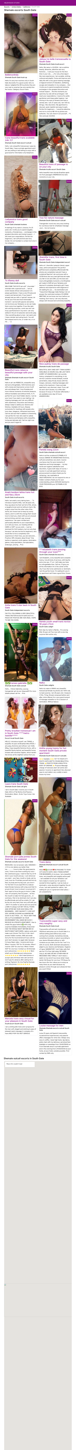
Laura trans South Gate (16, 784)
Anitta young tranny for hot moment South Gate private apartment (53, 750)
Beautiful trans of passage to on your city (53, 165)
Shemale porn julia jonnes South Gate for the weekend (21, 857)
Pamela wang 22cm (48, 449)
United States (16, 7)
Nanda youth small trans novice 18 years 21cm (54, 622)
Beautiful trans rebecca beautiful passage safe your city (18, 372)
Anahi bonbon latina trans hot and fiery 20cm (19, 493)
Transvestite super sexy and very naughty (53, 922)
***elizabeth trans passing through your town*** (52, 550)
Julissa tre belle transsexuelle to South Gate (55, 60)
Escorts (7, 7)
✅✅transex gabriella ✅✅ (18, 683)
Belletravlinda (11, 75)
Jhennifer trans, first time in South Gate (52, 258)
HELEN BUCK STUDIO (11, 3)
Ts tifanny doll (12, 280)
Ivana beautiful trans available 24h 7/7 (20, 139)
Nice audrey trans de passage (54, 364)
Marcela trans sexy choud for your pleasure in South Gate (19, 1019)
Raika (42, 682)
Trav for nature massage (51, 218)
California (26, 7)
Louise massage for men (51, 1025)
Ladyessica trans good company (16, 220)
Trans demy (45, 862)
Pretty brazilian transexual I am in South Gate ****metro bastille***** (20, 733)
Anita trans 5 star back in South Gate (20, 606)
